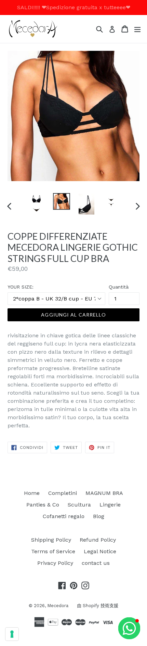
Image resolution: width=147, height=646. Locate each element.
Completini (62, 493)
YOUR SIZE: (21, 287)
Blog (98, 516)
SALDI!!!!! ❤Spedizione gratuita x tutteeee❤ (73, 7)
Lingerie (110, 504)
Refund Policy (98, 540)
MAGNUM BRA (104, 493)
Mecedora (57, 605)
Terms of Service (53, 551)
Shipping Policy (51, 540)
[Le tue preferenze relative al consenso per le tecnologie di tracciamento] (11, 634)
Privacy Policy (55, 563)
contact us (96, 563)
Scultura (79, 504)
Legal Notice (100, 551)
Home (32, 493)
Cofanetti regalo (63, 516)
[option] (36, 203)
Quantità (119, 287)
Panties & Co (42, 504)
